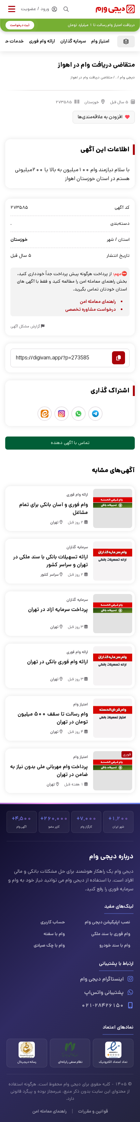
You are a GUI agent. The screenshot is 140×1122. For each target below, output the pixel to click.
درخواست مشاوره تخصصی (90, 309)
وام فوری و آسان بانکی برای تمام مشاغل (53, 508)
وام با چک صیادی (49, 945)
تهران (54, 522)
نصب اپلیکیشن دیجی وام (107, 922)
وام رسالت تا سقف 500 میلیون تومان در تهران (53, 718)
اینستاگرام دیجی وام (102, 979)
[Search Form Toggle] (66, 9)
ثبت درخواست (20, 25)
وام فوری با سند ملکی (110, 934)
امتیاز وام (100, 41)
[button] (11, 9)
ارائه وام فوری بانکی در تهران (57, 662)
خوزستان (91, 102)
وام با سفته (54, 934)
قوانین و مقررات (93, 1111)
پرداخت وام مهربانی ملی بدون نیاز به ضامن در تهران (49, 770)
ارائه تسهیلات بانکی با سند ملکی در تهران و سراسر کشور (50, 561)
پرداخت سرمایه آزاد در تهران (58, 609)
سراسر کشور (49, 574)
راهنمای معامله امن (98, 301)
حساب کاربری (52, 922)
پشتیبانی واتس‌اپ (104, 992)
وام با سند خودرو (114, 945)
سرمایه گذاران (73, 41)
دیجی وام (127, 77)
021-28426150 (102, 1005)
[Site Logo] (115, 9)
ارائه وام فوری (42, 41)
